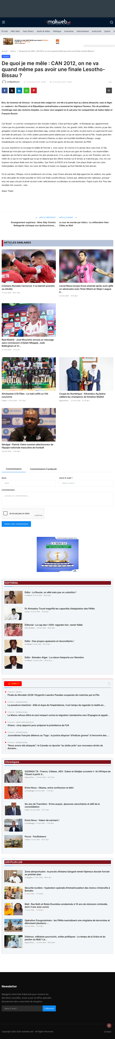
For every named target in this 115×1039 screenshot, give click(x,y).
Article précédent (47, 217)
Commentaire (8, 490)
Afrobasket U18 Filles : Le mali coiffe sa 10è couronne (25, 395)
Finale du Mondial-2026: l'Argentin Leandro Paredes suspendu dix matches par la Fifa (53, 695)
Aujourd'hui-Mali (64, 400)
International (83, 31)
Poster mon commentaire (16, 524)
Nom (4, 478)
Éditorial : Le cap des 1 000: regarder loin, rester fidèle (54, 624)
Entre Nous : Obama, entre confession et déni (49, 787)
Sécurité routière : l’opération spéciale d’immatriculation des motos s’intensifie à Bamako (67, 889)
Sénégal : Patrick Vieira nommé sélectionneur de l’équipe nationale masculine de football (27, 446)
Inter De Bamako (30, 628)
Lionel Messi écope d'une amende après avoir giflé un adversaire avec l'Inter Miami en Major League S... (86, 288)
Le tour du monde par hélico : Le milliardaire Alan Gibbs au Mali (84, 224)
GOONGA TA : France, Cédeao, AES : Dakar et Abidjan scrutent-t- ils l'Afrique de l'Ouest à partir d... (68, 773)
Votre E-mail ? (65, 478)
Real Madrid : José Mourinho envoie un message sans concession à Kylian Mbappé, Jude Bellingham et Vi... (28, 342)
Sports (107, 31)
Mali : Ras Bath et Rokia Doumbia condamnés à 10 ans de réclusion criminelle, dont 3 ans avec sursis (66, 905)
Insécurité (96, 31)
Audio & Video (43, 31)
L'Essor (4, 400)
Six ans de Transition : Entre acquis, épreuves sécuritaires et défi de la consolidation (62, 805)
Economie (68, 31)
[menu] (3, 22)
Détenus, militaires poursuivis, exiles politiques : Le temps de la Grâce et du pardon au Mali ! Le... (65, 938)
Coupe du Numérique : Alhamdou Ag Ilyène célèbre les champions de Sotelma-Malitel (82, 395)
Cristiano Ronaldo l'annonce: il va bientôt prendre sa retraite (28, 287)
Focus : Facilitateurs (35, 836)
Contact (107, 1031)
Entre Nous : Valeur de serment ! (42, 820)
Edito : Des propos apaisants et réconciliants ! (49, 641)
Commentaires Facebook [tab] (43, 469)
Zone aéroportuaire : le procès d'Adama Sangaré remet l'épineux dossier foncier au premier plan (67, 873)
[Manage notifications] (109, 1025)
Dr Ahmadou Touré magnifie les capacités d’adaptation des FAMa (60, 608)
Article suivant (66, 217)
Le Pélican (28, 595)
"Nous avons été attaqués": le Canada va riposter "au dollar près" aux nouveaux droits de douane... (55, 747)
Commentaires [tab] (14, 468)
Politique (57, 31)
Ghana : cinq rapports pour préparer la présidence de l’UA (38, 725)
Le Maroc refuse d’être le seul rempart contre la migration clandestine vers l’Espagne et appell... (59, 715)
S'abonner (49, 1008)
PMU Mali (15, 31)
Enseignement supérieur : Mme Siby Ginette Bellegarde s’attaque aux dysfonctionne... (33, 224)
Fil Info (4, 31)
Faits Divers (28, 31)
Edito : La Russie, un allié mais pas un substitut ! (50, 592)
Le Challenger (30, 791)
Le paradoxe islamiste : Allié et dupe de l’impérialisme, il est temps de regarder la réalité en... (57, 705)
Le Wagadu (29, 877)
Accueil (4, 51)
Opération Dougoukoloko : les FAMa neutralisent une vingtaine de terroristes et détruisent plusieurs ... (67, 922)
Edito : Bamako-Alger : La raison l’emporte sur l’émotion (54, 657)
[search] (111, 22)
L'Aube (27, 839)
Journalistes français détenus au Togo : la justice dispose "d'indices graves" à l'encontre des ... (58, 735)
